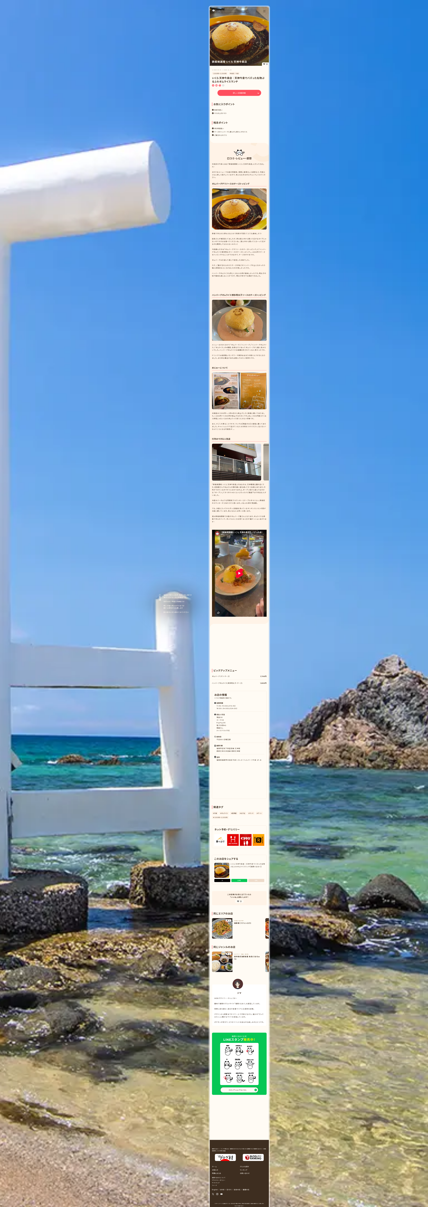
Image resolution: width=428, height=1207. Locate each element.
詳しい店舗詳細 (239, 93)
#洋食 (215, 813)
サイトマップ (216, 1183)
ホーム (214, 1167)
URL (256, 880)
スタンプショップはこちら (237, 1090)
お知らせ (215, 1170)
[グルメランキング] (253, 1155)
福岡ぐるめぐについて (218, 1177)
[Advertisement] (239, 283)
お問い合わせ (245, 1173)
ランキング (243, 1170)
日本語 (222, 1190)
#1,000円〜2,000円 (220, 817)
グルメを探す (244, 1167)
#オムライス (224, 813)
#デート (259, 813)
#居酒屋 (234, 813)
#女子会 (242, 813)
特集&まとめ (216, 1173)
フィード (214, 1185)
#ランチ (251, 813)
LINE (239, 880)
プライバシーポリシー (218, 1180)
